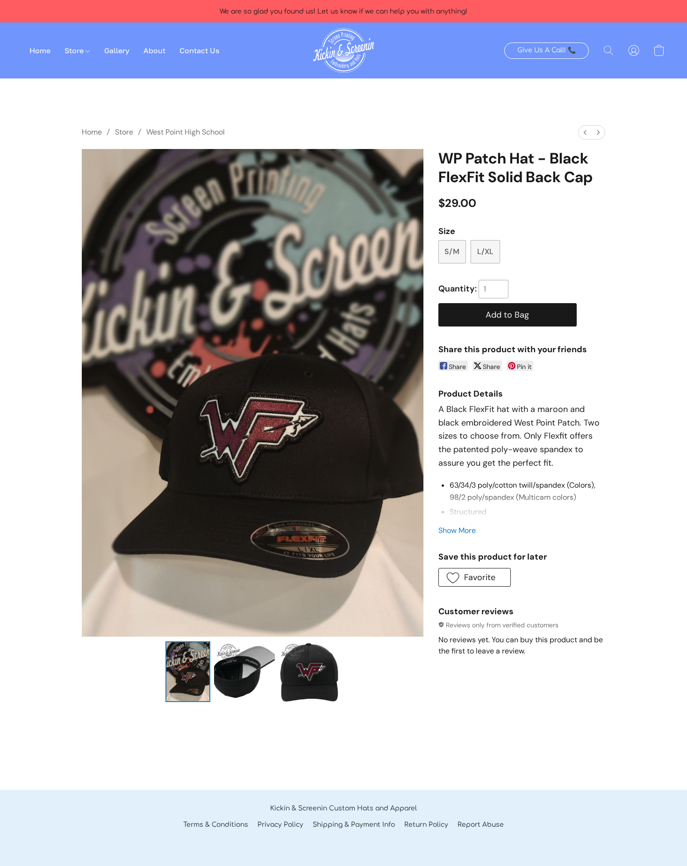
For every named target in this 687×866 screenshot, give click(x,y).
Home (39, 50)
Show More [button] (457, 530)
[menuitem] (585, 132)
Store (75, 50)
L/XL (485, 251)
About (154, 50)
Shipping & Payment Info (354, 824)
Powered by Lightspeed (343, 841)
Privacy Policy (280, 824)
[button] (343, 50)
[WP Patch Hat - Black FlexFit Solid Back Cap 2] (309, 671)
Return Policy (426, 824)
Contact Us (199, 50)
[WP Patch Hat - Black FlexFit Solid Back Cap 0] (187, 671)
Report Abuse (481, 824)
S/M (451, 251)
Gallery (116, 50)
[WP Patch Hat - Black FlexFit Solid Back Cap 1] (244, 671)
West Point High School (185, 132)
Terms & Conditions (215, 824)
